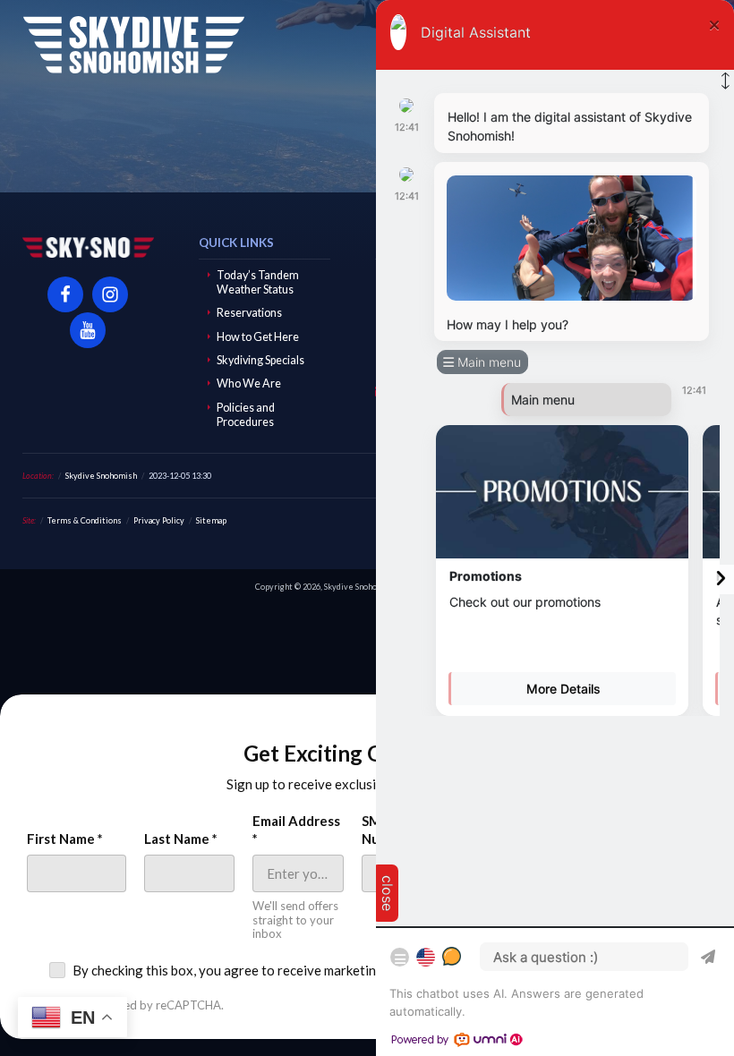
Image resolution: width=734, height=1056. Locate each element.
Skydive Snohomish (133, 44)
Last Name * (181, 838)
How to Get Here (258, 337)
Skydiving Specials (260, 360)
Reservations (249, 312)
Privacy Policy (158, 520)
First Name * (65, 838)
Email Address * (296, 830)
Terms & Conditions (84, 520)
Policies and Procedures (246, 415)
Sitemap (211, 520)
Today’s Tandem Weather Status (258, 282)
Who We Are (249, 383)
